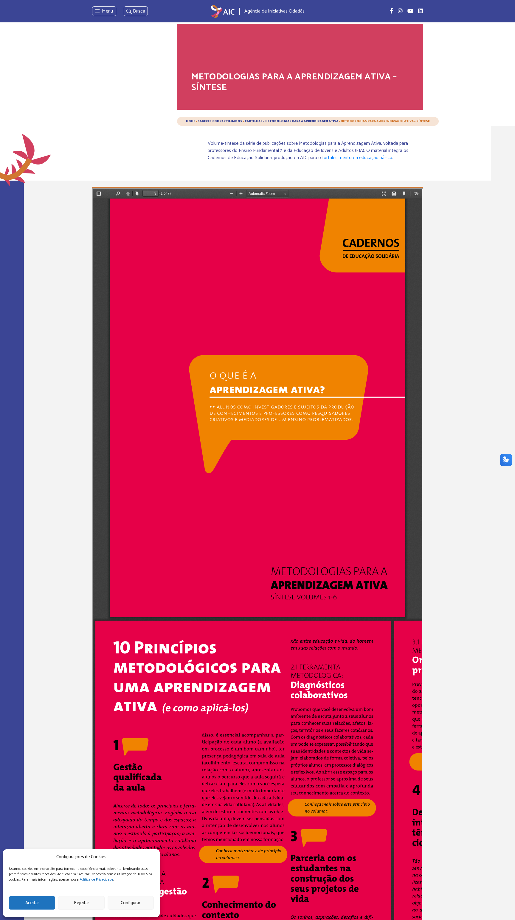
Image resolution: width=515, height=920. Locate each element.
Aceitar (32, 903)
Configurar (130, 903)
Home (190, 121)
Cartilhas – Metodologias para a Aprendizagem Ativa (291, 121)
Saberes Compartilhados (220, 121)
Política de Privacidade (96, 879)
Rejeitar (81, 903)
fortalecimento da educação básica (357, 158)
